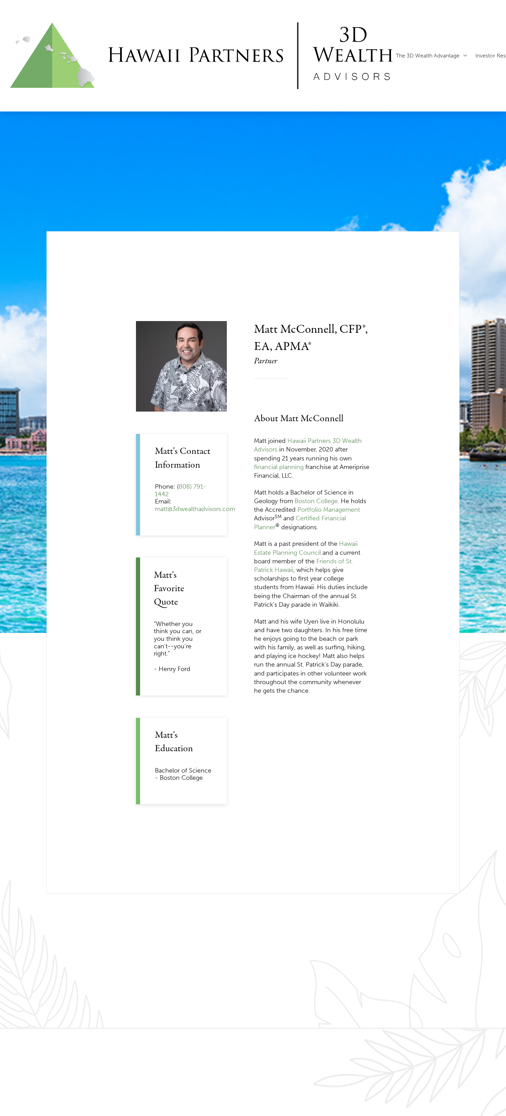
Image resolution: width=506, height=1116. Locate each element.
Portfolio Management (328, 509)
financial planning (279, 467)
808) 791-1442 (180, 490)
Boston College (316, 501)
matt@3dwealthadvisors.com (195, 509)
